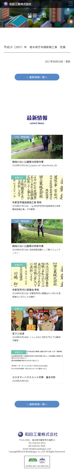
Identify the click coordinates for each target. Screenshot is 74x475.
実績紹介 (60, 370)
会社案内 (60, 376)
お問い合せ (61, 393)
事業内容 (60, 364)
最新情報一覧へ (38, 77)
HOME (59, 358)
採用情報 (60, 381)
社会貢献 (60, 387)
